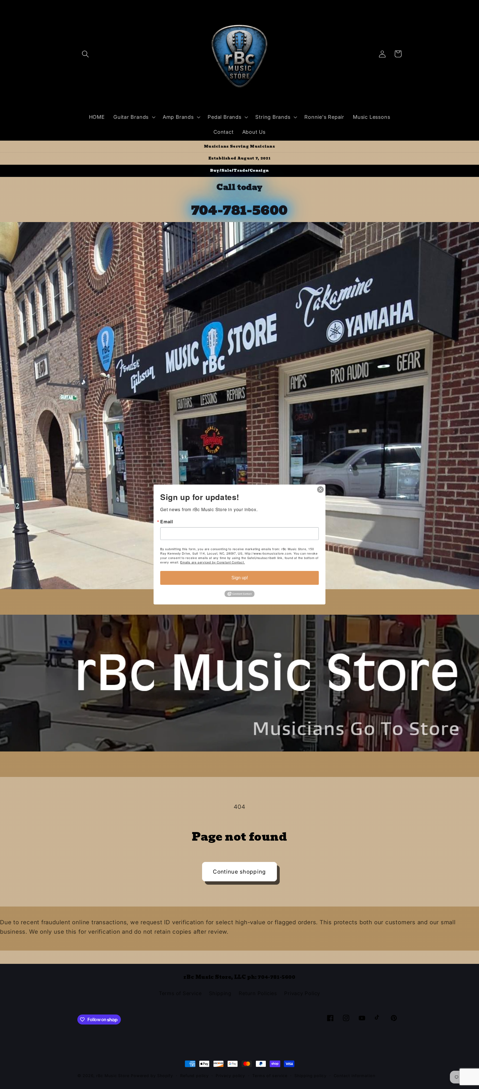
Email (166, 521)
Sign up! (239, 577)
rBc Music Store (113, 1075)
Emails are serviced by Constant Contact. (212, 562)
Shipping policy (310, 1075)
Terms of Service (180, 993)
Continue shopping (239, 871)
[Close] (320, 489)
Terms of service (269, 1075)
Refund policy (194, 1075)
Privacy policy (230, 1075)
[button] (85, 54)
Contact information (354, 1075)
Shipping (220, 993)
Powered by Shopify (152, 1075)
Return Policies (258, 993)
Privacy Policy (302, 993)
